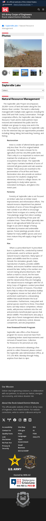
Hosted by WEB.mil (22, 475)
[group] (23, 53)
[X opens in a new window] (3, 420)
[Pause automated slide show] (5, 73)
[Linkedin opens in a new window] (25, 420)
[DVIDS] (9, 420)
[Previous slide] (9, 72)
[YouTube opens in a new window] (30, 420)
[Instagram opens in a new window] (20, 420)
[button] (23, 4)
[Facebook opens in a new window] (14, 420)
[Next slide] (42, 72)
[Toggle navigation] (42, 9)
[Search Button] (38, 9)
